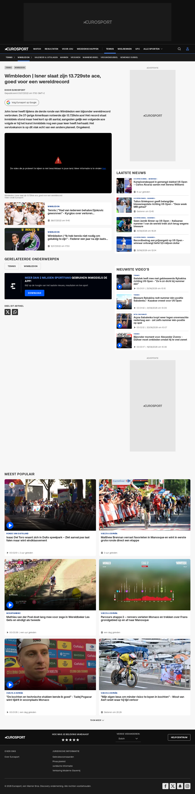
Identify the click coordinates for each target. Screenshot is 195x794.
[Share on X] (8, 312)
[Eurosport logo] (16, 49)
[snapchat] (180, 786)
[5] (78, 740)
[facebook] (165, 786)
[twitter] (173, 786)
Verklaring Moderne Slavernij (66, 770)
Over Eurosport (12, 757)
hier (104, 168)
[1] (63, 740)
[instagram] (187, 786)
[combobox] (128, 738)
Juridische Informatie (63, 766)
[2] (67, 740)
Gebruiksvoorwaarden (63, 757)
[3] (70, 740)
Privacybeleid (59, 761)
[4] (74, 740)
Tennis (8, 67)
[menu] (179, 48)
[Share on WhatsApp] (15, 312)
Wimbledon (20, 67)
